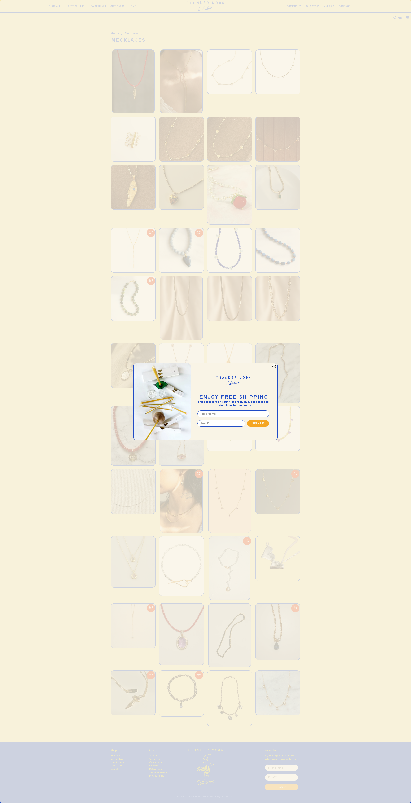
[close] (274, 366)
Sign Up (258, 423)
